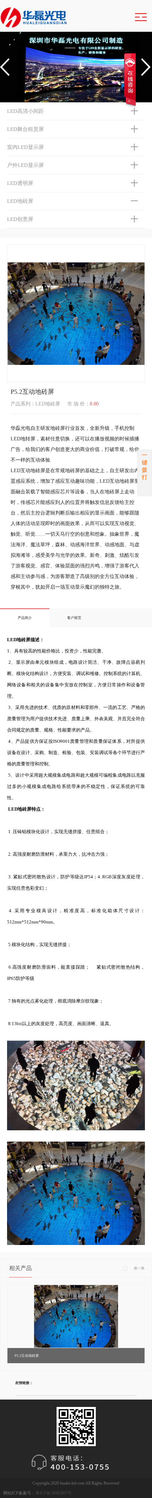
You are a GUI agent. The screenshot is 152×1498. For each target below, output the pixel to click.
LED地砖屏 (20, 201)
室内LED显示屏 (25, 147)
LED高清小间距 (25, 111)
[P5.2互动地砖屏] (76, 1316)
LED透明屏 (20, 183)
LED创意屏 (20, 219)
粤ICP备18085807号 (53, 1493)
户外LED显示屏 (25, 165)
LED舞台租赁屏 (25, 129)
